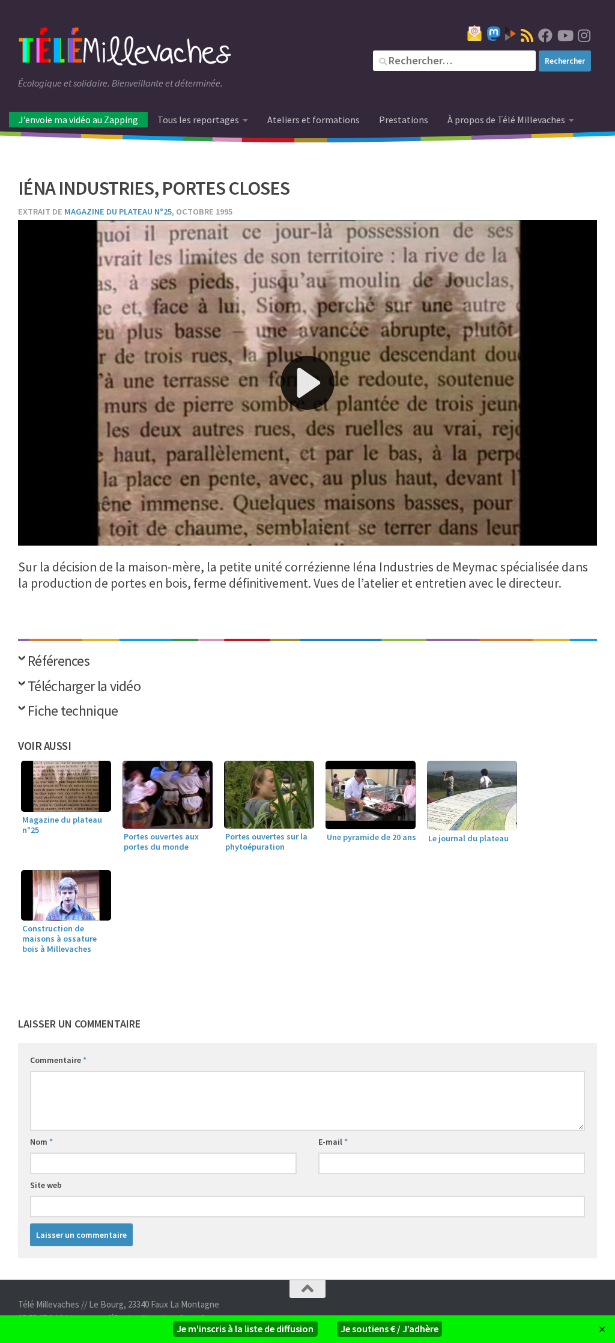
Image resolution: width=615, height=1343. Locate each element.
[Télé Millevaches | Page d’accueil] (125, 48)
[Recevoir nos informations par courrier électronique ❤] (474, 33)
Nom (41, 1141)
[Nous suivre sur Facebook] (545, 35)
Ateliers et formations (313, 120)
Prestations (403, 120)
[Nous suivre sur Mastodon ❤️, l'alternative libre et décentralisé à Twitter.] (493, 33)
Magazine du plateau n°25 (118, 211)
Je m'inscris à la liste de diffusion (245, 1329)
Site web (46, 1185)
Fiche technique (73, 712)
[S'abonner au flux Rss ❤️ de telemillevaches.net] (527, 35)
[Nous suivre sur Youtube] (564, 35)
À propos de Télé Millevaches (506, 120)
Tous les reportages (198, 120)
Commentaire (58, 1060)
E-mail (333, 1141)
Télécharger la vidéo (84, 687)
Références (58, 662)
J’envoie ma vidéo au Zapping (78, 120)
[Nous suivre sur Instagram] (584, 35)
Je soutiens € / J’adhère (389, 1329)
